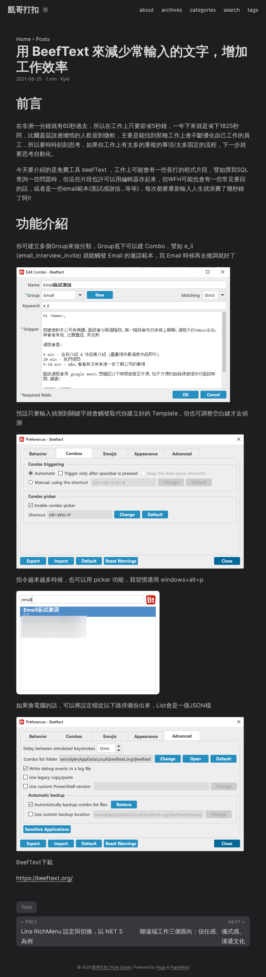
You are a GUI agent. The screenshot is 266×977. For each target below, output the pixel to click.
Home (23, 39)
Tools (26, 907)
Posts (43, 39)
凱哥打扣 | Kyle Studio (112, 967)
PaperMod (179, 967)
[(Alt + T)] (45, 9)
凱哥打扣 (23, 9)
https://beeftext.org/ (44, 878)
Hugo (161, 967)
